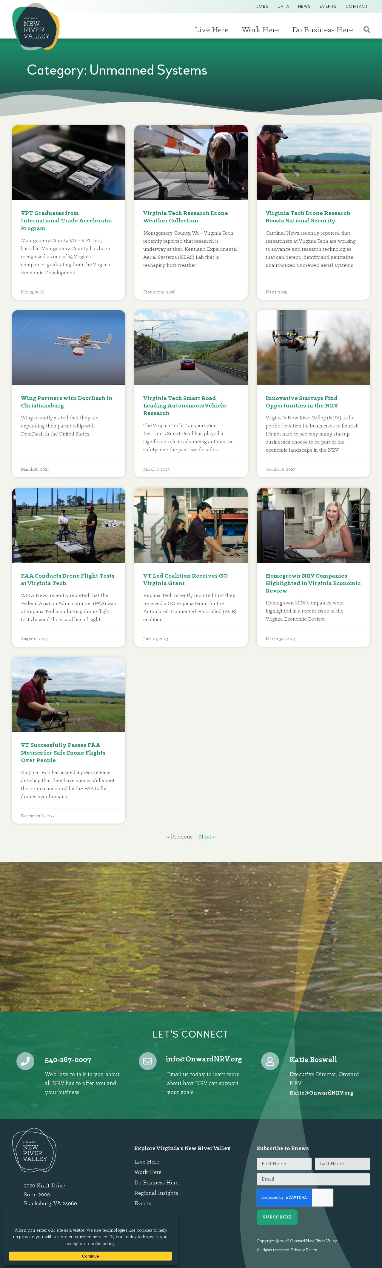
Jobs (262, 6)
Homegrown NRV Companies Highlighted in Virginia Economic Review (313, 583)
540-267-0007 (68, 1060)
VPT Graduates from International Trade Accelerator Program (67, 220)
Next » (207, 837)
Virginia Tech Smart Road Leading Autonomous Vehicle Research (184, 405)
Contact (357, 6)
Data (284, 6)
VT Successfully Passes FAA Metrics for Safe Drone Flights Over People (63, 752)
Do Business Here (322, 30)
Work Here (260, 30)
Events (328, 6)
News (304, 6)
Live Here (212, 30)
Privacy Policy (304, 1250)
